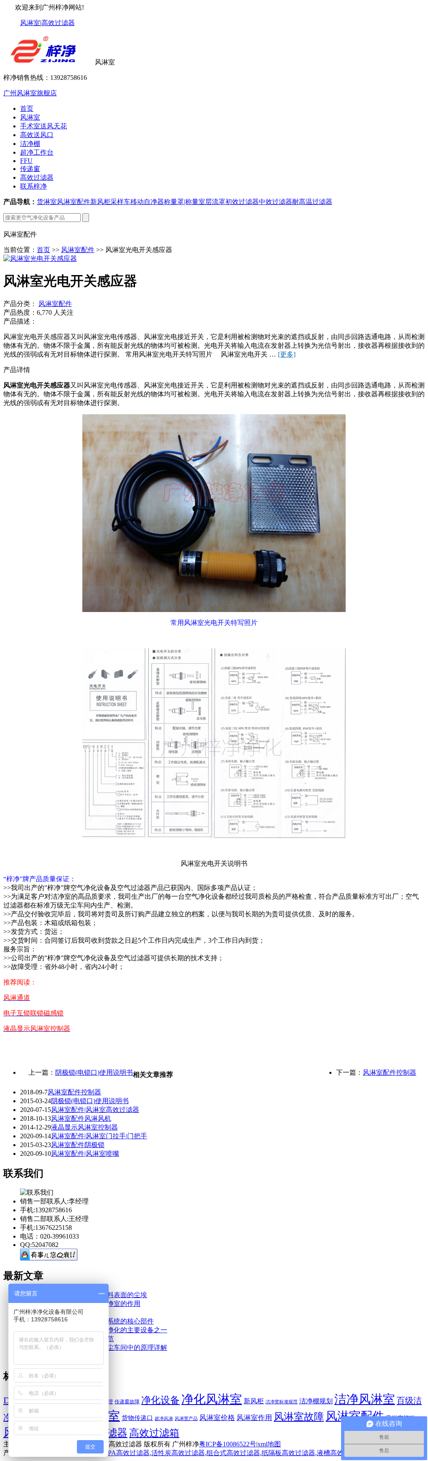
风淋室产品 (186, 1418)
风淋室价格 (217, 1418)
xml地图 (269, 1444)
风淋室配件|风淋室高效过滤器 (95, 1109)
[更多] (287, 354)
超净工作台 (37, 152)
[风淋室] (48, 62)
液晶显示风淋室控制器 (84, 1127)
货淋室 (47, 201)
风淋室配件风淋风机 (81, 1118)
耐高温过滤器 (312, 201)
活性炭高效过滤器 (178, 1452)
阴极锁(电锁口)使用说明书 (94, 1072)
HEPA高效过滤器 (124, 1452)
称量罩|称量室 (184, 201)
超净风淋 (164, 1418)
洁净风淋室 (364, 1399)
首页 (26, 108)
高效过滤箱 (154, 1432)
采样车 (120, 201)
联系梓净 (33, 186)
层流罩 (215, 201)
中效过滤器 (275, 201)
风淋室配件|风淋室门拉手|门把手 (99, 1136)
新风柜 (100, 201)
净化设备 (160, 1400)
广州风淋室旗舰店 (30, 93)
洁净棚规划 (316, 1401)
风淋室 (30, 22)
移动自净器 (147, 201)
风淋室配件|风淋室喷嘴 (85, 1153)
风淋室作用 (254, 1418)
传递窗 (30, 168)
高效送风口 (37, 134)
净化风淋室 (211, 1399)
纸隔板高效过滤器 (288, 1452)
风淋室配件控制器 (389, 1072)
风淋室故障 (299, 1416)
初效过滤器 (242, 201)
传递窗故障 (127, 1402)
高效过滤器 (58, 22)
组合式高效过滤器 (233, 1452)
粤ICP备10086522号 (227, 1444)
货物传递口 (137, 1417)
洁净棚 (30, 143)
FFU (26, 160)
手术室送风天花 (43, 126)
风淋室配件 (73, 201)
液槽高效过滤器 (340, 1452)
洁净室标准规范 (281, 1402)
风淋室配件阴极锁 (77, 1144)
